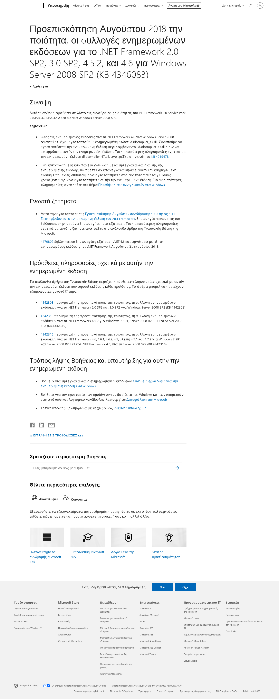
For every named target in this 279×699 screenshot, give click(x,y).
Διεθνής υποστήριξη (130, 408)
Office (97, 5)
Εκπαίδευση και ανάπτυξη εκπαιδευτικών (113, 656)
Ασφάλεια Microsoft (149, 614)
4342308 (47, 302)
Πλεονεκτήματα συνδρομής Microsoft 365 (45, 557)
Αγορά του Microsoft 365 (184, 5)
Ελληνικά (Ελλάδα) (29, 685)
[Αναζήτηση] (177, 468)
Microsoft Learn (191, 618)
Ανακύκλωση (64, 634)
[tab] (45, 498)
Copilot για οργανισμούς (26, 608)
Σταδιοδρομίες (233, 608)
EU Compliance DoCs (226, 691)
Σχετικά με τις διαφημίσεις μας (195, 691)
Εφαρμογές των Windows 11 (28, 628)
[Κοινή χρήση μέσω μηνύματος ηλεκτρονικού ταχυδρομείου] (50, 424)
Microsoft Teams (148, 654)
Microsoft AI (146, 608)
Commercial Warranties (70, 641)
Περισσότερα (152, 5)
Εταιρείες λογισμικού (194, 654)
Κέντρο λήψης (65, 614)
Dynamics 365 (146, 628)
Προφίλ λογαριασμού (68, 608)
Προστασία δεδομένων (121, 691)
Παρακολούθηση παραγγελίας (73, 628)
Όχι (185, 587)
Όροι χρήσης (144, 691)
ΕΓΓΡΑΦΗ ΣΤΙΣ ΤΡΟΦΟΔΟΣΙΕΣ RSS (58, 435)
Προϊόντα (112, 5)
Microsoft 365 (81, 5)
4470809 (47, 241)
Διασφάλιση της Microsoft (146, 399)
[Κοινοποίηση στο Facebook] (32, 424)
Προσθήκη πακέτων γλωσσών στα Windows (131, 184)
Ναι (163, 587)
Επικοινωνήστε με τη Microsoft (89, 691)
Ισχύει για (40, 86)
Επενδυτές (231, 631)
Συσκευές (130, 5)
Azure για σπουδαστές (111, 673)
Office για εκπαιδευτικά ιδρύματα (117, 647)
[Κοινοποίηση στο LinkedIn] (40, 424)
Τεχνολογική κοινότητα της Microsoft (202, 634)
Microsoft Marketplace (195, 641)
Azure (142, 621)
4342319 (47, 316)
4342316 (47, 334)
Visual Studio (190, 660)
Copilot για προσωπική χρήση (29, 614)
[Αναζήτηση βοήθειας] (250, 5)
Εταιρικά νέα (232, 614)
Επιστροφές (64, 621)
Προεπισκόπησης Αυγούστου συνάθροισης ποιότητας (126, 213)
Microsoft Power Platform (196, 647)
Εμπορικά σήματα (165, 691)
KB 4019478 (160, 156)
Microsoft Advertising (150, 641)
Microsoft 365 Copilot (150, 647)
